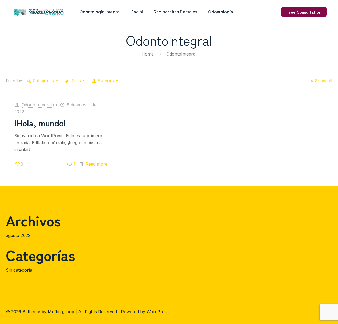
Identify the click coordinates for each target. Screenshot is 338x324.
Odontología (220, 12)
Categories (43, 80)
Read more (96, 164)
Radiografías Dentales (175, 12)
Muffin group (61, 311)
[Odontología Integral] (38, 12)
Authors (105, 80)
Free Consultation (304, 12)
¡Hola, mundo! (40, 123)
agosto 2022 (18, 235)
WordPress (158, 311)
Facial (137, 12)
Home (148, 54)
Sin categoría (19, 270)
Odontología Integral (99, 12)
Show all (323, 80)
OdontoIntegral (37, 104)
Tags (76, 80)
